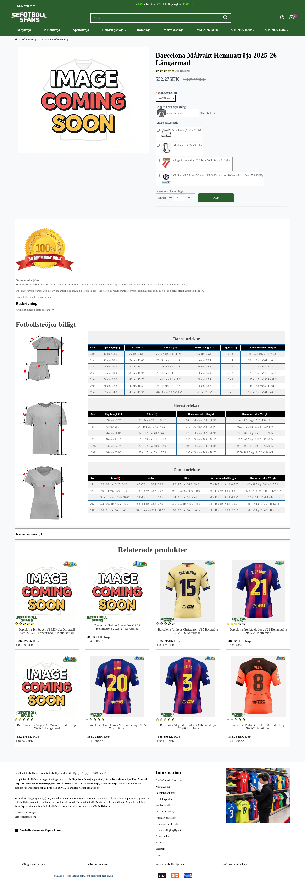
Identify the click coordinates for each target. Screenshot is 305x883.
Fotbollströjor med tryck (99, 875)
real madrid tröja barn (235, 864)
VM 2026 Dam (275, 30)
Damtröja (143, 30)
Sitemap (160, 848)
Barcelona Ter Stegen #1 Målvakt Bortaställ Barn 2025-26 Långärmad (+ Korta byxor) (47, 631)
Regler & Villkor (165, 805)
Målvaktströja (173, 30)
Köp (216, 197)
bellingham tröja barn (33, 864)
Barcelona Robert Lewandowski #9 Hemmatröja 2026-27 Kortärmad (117, 627)
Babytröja (24, 30)
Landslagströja (112, 30)
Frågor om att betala (167, 823)
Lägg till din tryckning (171, 107)
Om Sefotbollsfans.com (169, 780)
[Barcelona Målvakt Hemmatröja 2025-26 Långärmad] (83, 100)
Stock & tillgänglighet (168, 830)
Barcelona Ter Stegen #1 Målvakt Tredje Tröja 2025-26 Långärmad (47, 726)
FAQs (159, 842)
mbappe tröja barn (98, 864)
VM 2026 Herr (241, 30)
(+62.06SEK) (207, 113)
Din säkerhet (163, 836)
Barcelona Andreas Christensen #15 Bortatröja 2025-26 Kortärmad (188, 631)
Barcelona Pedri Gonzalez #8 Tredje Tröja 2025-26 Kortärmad (258, 726)
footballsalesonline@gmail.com (41, 830)
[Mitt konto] (282, 18)
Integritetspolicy (165, 811)
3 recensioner (182, 70)
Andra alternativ (167, 122)
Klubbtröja (52, 30)
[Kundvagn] (291, 18)
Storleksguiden (164, 799)
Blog (158, 854)
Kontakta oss (163, 786)
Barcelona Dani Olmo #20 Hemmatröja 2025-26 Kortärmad (117, 726)
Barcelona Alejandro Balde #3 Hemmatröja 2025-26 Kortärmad (188, 726)
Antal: (162, 197)
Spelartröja (81, 30)
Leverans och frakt (166, 792)
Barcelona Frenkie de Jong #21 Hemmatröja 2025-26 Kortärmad (258, 631)
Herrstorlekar (167, 92)
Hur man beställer (165, 817)
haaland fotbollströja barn (170, 864)
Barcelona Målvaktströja (55, 39)
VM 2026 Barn (207, 30)
